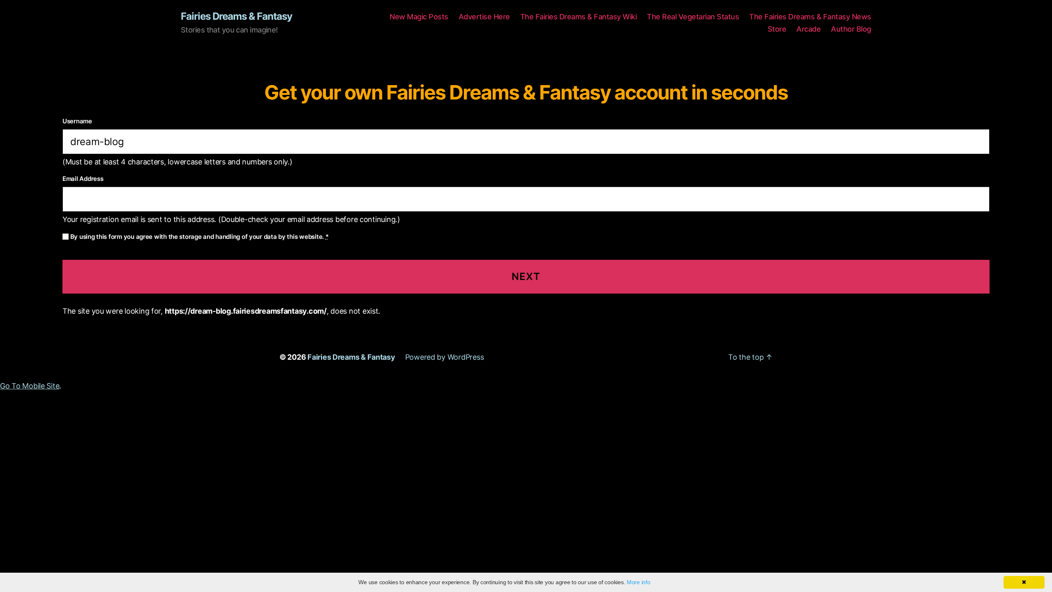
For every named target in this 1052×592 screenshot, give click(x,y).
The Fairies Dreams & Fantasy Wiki (578, 16)
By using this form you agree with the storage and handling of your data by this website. (198, 236)
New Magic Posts (419, 16)
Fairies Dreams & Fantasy (236, 16)
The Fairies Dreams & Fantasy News (810, 16)
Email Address (83, 179)
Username (77, 121)
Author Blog (851, 29)
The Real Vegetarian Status (693, 16)
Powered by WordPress (444, 357)
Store (777, 29)
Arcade (808, 29)
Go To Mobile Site (29, 386)
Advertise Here (484, 16)
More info (639, 582)
